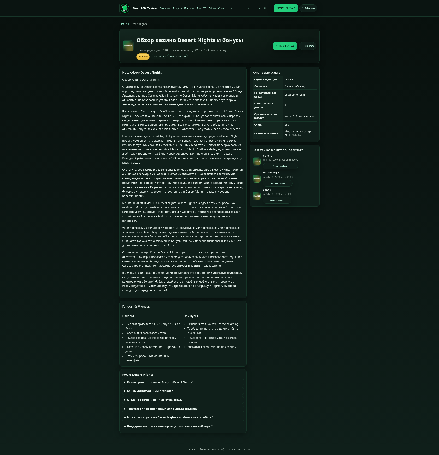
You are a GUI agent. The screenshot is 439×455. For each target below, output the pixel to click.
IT (253, 8)
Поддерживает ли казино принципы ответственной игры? (170, 426)
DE (236, 8)
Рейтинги (165, 8)
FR (248, 8)
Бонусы (177, 8)
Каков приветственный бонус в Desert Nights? (160, 382)
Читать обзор (280, 166)
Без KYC (201, 8)
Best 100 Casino (145, 8)
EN (230, 8)
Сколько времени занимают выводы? (154, 400)
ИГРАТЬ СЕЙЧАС (285, 8)
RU (265, 8)
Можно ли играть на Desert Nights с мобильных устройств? (170, 417)
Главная (124, 24)
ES (242, 8)
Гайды (212, 8)
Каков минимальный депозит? (150, 391)
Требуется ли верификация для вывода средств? (162, 409)
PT (259, 8)
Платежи (189, 8)
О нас (221, 8)
